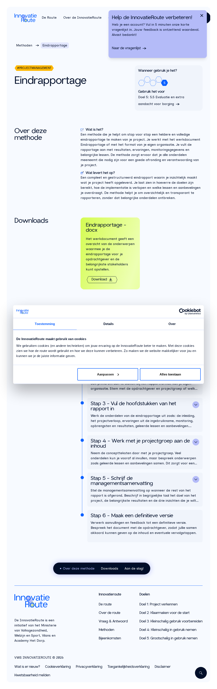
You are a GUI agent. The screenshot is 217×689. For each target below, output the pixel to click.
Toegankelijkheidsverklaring (128, 667)
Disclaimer (163, 667)
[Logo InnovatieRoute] (25, 18)
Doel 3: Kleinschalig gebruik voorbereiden (171, 621)
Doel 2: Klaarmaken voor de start (164, 613)
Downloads (109, 568)
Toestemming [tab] (45, 324)
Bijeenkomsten (110, 638)
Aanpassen (105, 374)
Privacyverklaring (89, 667)
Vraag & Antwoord (113, 621)
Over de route (109, 613)
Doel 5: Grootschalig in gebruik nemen (168, 638)
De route (105, 604)
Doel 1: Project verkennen (158, 604)
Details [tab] (108, 324)
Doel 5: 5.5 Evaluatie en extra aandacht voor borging (161, 100)
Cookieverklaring (58, 667)
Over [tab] (172, 324)
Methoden (24, 45)
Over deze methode (79, 568)
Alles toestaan (170, 374)
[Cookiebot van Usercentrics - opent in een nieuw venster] (182, 311)
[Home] (36, 601)
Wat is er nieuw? (27, 667)
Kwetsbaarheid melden (32, 675)
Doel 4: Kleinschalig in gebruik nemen (167, 629)
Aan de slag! (134, 568)
